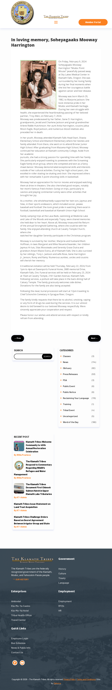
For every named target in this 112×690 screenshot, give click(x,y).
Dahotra (57, 683)
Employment (65, 601)
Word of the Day (70, 422)
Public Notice (69, 392)
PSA (65, 380)
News (65, 362)
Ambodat (16, 601)
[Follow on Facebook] (15, 663)
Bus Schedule (18, 643)
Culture (62, 573)
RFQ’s (61, 605)
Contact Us (17, 652)
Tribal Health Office (21, 615)
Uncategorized (70, 416)
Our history (22, 579)
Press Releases (70, 374)
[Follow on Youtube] (22, 663)
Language (63, 582)
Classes (67, 356)
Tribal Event (69, 410)
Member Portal (93, 22)
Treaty (62, 578)
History (62, 568)
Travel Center (18, 619)
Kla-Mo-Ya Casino (20, 605)
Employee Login (19, 638)
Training (67, 404)
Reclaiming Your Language (76, 398)
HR (59, 610)
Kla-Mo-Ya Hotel (20, 610)
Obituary (67, 368)
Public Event (69, 386)
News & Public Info (20, 647)
